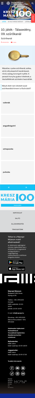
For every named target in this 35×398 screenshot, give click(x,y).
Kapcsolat (17, 213)
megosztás (5, 42)
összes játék (17, 205)
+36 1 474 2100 (19, 300)
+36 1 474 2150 (20, 317)
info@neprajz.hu (18, 313)
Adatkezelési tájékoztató (16, 328)
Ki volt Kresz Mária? (15, 22)
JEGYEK (33, 18)
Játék (4, 22)
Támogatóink (17, 229)
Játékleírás (29, 22)
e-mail (14, 42)
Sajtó (17, 218)
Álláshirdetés (17, 224)
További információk (14, 361)
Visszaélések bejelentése (16, 333)
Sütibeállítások (13, 331)
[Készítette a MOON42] (20, 381)
